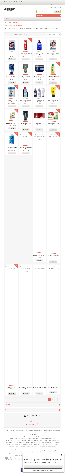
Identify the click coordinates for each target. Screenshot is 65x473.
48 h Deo (12, 438)
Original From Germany (39, 452)
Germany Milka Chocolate (52, 444)
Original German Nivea (51, 452)
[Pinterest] (36, 424)
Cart (29, 4)
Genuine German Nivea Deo (37, 442)
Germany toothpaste (13, 446)
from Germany (9, 442)
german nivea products (12, 444)
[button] (62, 455)
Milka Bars (42, 446)
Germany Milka (41, 444)
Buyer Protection (38, 430)
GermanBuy (34, 434)
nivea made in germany (14, 452)
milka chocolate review (54, 448)
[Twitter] (32, 424)
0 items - (55, 7)
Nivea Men (23, 452)
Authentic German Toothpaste (13, 440)
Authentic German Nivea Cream (47, 438)
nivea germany (55, 450)
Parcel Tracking (29, 430)
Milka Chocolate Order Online (41, 448)
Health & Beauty (11, 25)
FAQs (47, 4)
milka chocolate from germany (12, 448)
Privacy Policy (46, 470)
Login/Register (57, 4)
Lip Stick (28, 446)
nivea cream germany (28, 450)
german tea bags (33, 444)
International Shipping (18, 430)
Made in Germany (35, 446)
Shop (20, 4)
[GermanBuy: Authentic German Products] (10, 9)
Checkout (34, 4)
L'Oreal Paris (22, 446)
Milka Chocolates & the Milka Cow (14, 450)
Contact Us (41, 4)
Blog (51, 4)
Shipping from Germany (14, 453)
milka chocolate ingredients (26, 448)
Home (5, 25)
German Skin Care (23, 444)
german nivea (55, 442)
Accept (43, 467)
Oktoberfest (30, 452)
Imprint (51, 470)
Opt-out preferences (38, 470)
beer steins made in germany (35, 440)
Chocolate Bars (55, 440)
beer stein (24, 440)
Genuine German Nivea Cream (21, 442)
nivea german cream (46, 450)
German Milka (48, 442)
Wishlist (25, 4)
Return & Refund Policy (51, 432)
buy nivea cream (47, 440)
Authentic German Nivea (33, 438)
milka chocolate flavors (51, 446)
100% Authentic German (20, 438)
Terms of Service (48, 430)
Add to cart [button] (11, 58)
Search (57, 11)
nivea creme (37, 450)
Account (6, 430)
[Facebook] (27, 424)
